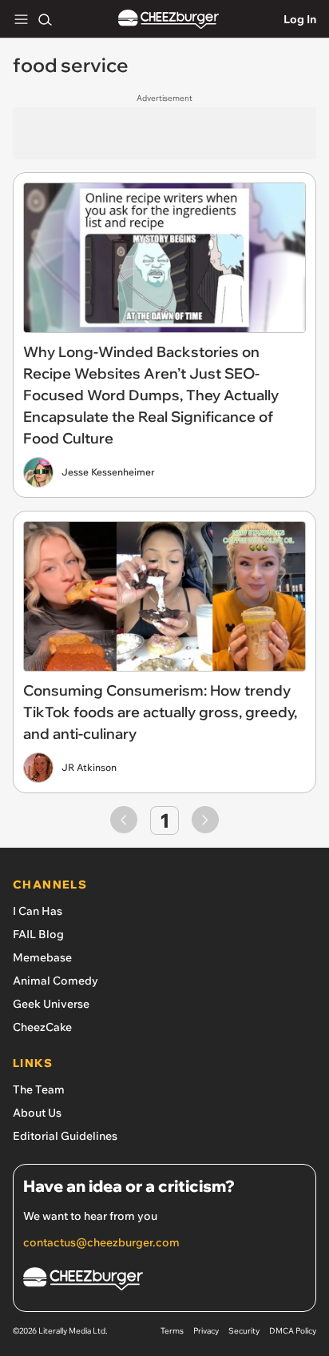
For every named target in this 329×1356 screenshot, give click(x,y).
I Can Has (37, 911)
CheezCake (42, 1027)
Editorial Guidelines (65, 1136)
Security (244, 1331)
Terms (172, 1331)
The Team (39, 1089)
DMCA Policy (292, 1331)
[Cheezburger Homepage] (168, 20)
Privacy (206, 1331)
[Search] (45, 19)
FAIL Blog (38, 934)
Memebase (42, 957)
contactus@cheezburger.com (101, 1242)
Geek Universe (51, 1004)
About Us (37, 1112)
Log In (299, 19)
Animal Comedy (55, 980)
